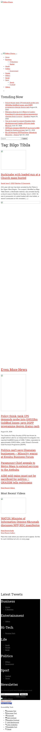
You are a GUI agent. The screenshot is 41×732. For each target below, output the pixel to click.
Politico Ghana (21, 696)
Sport (7, 80)
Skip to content (6, 701)
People (7, 73)
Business (8, 59)
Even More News (14, 369)
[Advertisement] (20, 29)
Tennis (12, 82)
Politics (7, 69)
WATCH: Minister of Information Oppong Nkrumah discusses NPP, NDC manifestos (20, 522)
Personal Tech (10, 633)
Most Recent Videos (8, 488)
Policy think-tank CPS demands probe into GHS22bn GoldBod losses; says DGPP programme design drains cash (22, 105)
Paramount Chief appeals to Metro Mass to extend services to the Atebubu (19, 466)
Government (14, 71)
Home (7, 57)
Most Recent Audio (7, 530)
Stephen (18, 183)
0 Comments (25, 183)
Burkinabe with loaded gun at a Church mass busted (20, 176)
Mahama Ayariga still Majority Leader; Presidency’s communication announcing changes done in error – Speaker (21, 114)
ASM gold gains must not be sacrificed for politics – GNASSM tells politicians (18, 479)
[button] (6, 703)
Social (7, 78)
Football (12, 85)
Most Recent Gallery (8, 533)
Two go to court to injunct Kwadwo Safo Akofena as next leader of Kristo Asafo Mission (20, 123)
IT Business (14, 62)
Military (7, 75)
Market (12, 64)
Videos (7, 87)
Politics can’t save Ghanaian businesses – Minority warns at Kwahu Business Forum (19, 453)
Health (7, 66)
